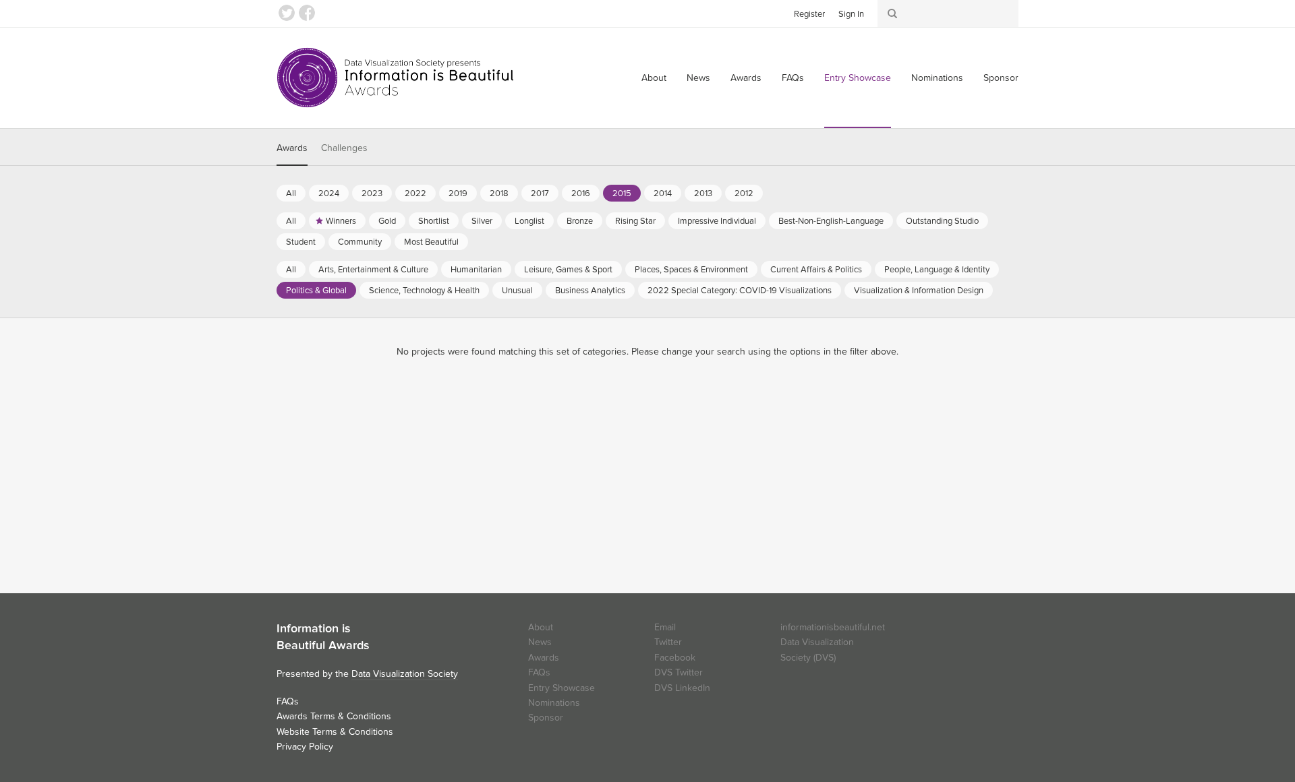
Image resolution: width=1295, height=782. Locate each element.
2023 (372, 193)
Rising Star (635, 221)
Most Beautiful (431, 242)
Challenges (344, 148)
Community (360, 242)
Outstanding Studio (942, 221)
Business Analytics (590, 290)
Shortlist (433, 221)
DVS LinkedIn (682, 688)
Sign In (851, 14)
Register (809, 14)
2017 (540, 193)
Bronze (580, 221)
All (291, 193)
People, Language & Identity (936, 269)
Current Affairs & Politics (816, 269)
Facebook (307, 13)
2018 (499, 193)
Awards (745, 78)
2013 (703, 193)
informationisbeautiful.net (832, 627)
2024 (328, 193)
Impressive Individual (717, 221)
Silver (481, 221)
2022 (415, 193)
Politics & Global (316, 290)
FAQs (793, 78)
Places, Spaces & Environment (691, 269)
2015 (621, 193)
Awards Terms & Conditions (334, 716)
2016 (580, 193)
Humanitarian (476, 269)
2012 (744, 193)
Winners (341, 221)
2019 (458, 193)
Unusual (517, 290)
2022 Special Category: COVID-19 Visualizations (740, 290)
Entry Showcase (857, 78)
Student (301, 242)
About (653, 78)
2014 (663, 193)
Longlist (529, 221)
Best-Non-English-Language (831, 221)
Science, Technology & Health (424, 290)
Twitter (287, 13)
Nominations (937, 78)
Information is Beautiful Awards (396, 77)
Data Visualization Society (404, 674)
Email (665, 627)
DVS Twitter (678, 672)
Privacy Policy (305, 746)
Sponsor (1000, 78)
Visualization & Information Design (918, 290)
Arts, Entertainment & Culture (373, 269)
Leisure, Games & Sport (568, 269)
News (698, 78)
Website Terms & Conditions (335, 732)
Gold (387, 221)
